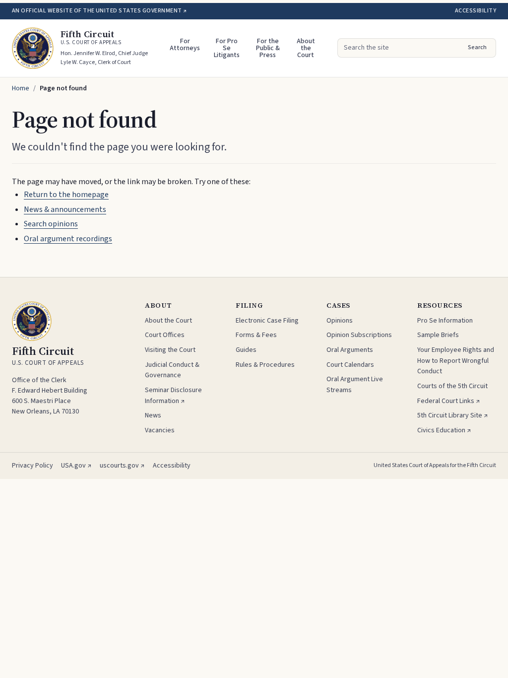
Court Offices (165, 335)
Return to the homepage (66, 194)
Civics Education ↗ (444, 430)
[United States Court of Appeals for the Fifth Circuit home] (33, 48)
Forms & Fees (256, 335)
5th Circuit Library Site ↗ (452, 415)
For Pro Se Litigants (227, 48)
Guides (246, 350)
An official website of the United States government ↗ (99, 10)
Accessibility (475, 10)
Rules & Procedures (265, 365)
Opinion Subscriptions (359, 335)
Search (477, 47)
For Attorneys (185, 44)
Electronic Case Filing (267, 321)
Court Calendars (350, 365)
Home (20, 88)
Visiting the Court (170, 350)
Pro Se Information (445, 321)
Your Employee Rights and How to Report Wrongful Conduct (455, 360)
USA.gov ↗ (76, 466)
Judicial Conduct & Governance (172, 370)
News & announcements (65, 209)
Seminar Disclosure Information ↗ (173, 395)
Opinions (339, 321)
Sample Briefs (438, 335)
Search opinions (51, 223)
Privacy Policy (32, 466)
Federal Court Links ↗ (448, 401)
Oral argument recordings (68, 238)
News (153, 415)
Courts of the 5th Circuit (452, 386)
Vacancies (160, 430)
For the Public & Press (268, 48)
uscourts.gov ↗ (122, 466)
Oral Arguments (349, 350)
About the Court (306, 48)
